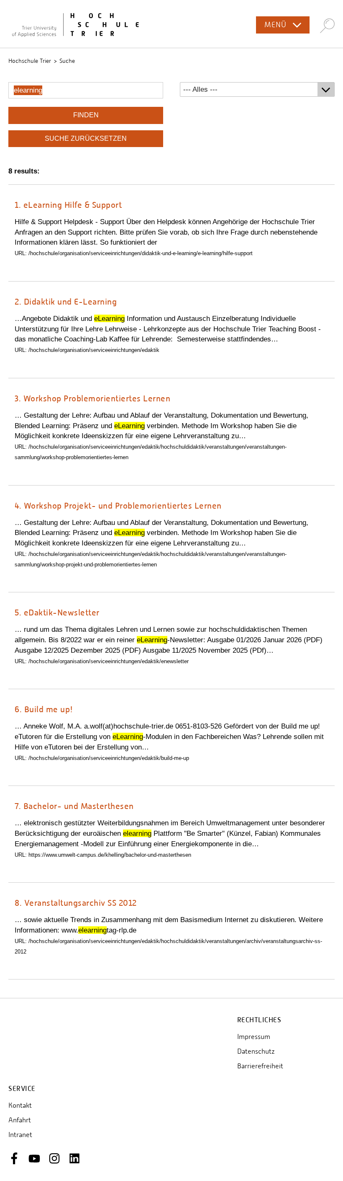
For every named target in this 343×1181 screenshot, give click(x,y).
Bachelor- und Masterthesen (74, 806)
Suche (67, 60)
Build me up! (44, 709)
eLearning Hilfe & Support (68, 204)
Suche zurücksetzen (86, 138)
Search (327, 25)
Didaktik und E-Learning (66, 301)
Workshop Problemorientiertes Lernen (92, 398)
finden (86, 115)
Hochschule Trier (29, 60)
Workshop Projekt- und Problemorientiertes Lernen (118, 505)
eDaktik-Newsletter (57, 612)
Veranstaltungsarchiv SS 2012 (76, 902)
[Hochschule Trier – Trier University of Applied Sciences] (171, 23)
